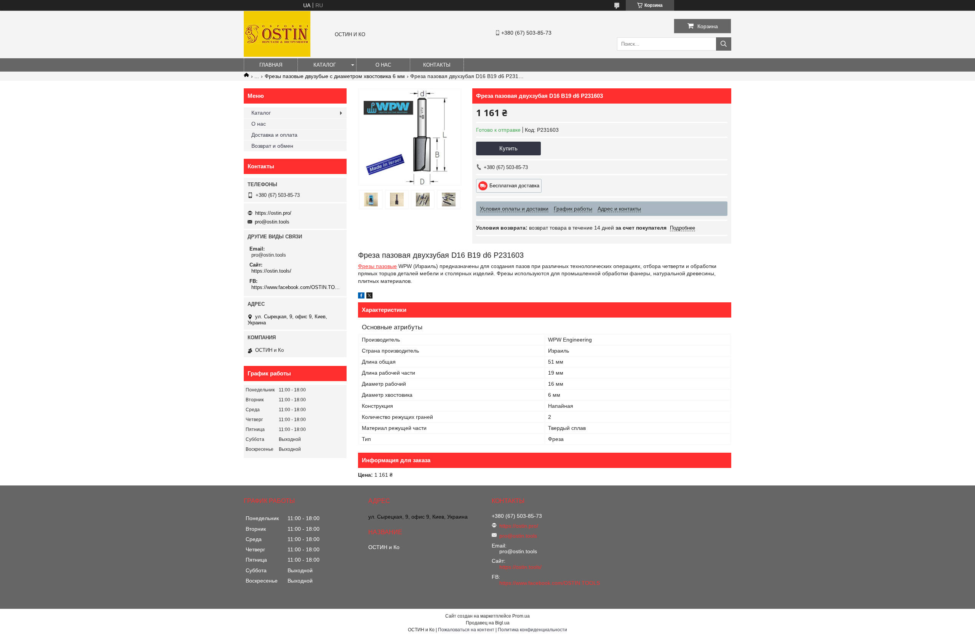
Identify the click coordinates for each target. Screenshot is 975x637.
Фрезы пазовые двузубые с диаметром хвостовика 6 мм (335, 76)
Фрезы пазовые (377, 266)
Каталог (324, 65)
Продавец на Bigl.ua (488, 623)
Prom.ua (521, 616)
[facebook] (361, 297)
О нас (383, 65)
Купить (508, 148)
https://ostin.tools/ (271, 271)
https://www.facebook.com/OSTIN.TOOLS (296, 287)
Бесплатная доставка (514, 185)
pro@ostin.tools (272, 222)
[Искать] (723, 44)
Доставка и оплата (274, 135)
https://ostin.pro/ (273, 213)
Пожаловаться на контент (466, 629)
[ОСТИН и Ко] (277, 55)
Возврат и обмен (272, 146)
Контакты (437, 65)
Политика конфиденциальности (532, 629)
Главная (270, 65)
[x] (369, 297)
